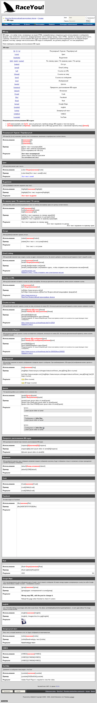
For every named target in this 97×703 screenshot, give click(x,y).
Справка (40, 18)
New (6, 24)
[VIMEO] (17, 114)
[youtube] (17, 117)
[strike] (16, 111)
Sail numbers (16, 24)
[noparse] (17, 87)
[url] (16, 71)
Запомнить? (91, 18)
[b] (14, 51)
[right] (16, 61)
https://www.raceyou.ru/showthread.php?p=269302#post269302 (43, 351)
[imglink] (17, 107)
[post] (17, 77)
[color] (17, 54)
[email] (17, 68)
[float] (17, 101)
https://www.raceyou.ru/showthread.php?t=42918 (38, 323)
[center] (21, 61)
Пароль (66, 21)
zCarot (72, 697)
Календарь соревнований (68, 24)
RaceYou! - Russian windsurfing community (70, 691)
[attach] (16, 91)
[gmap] (16, 104)
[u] (19, 51)
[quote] (16, 84)
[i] (17, 51)
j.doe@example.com (28, 271)
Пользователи (88, 24)
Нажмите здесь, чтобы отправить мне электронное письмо (42, 272)
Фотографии (40, 24)
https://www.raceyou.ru (29, 295)
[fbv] (16, 97)
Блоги (27, 24)
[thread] (16, 74)
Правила (52, 24)
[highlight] (16, 58)
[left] (11, 61)
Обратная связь (50, 691)
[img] (17, 81)
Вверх (93, 691)
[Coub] (17, 94)
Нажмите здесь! (27, 324)
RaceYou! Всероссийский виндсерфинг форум (20, 18)
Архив (88, 691)
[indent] (16, 64)
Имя (65, 17)
